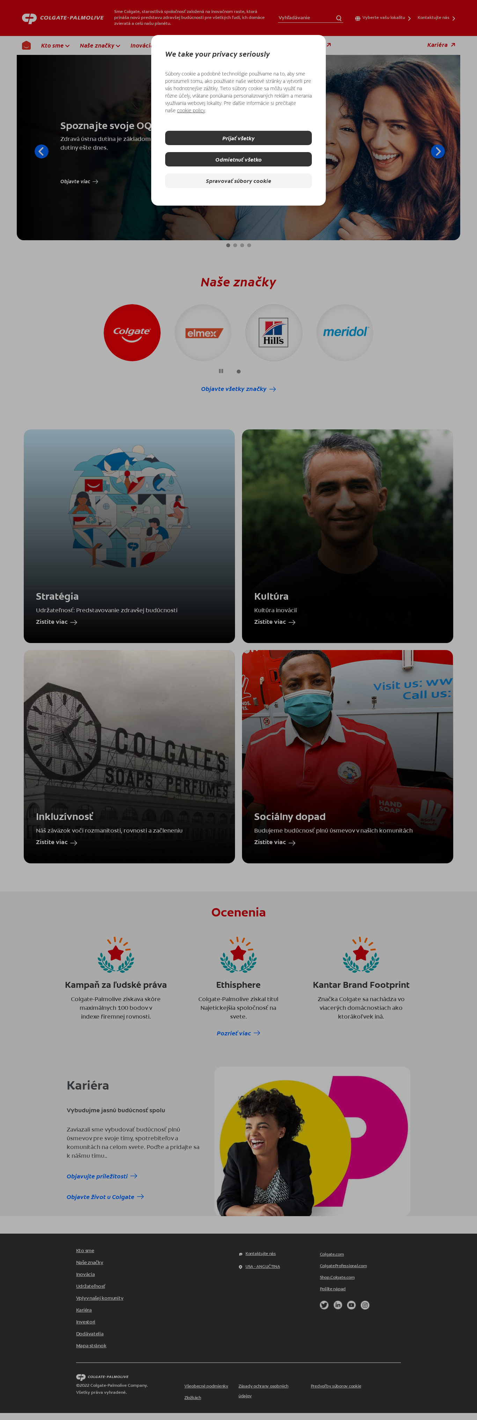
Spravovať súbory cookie (238, 180)
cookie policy (191, 110)
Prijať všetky (238, 138)
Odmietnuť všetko (238, 159)
